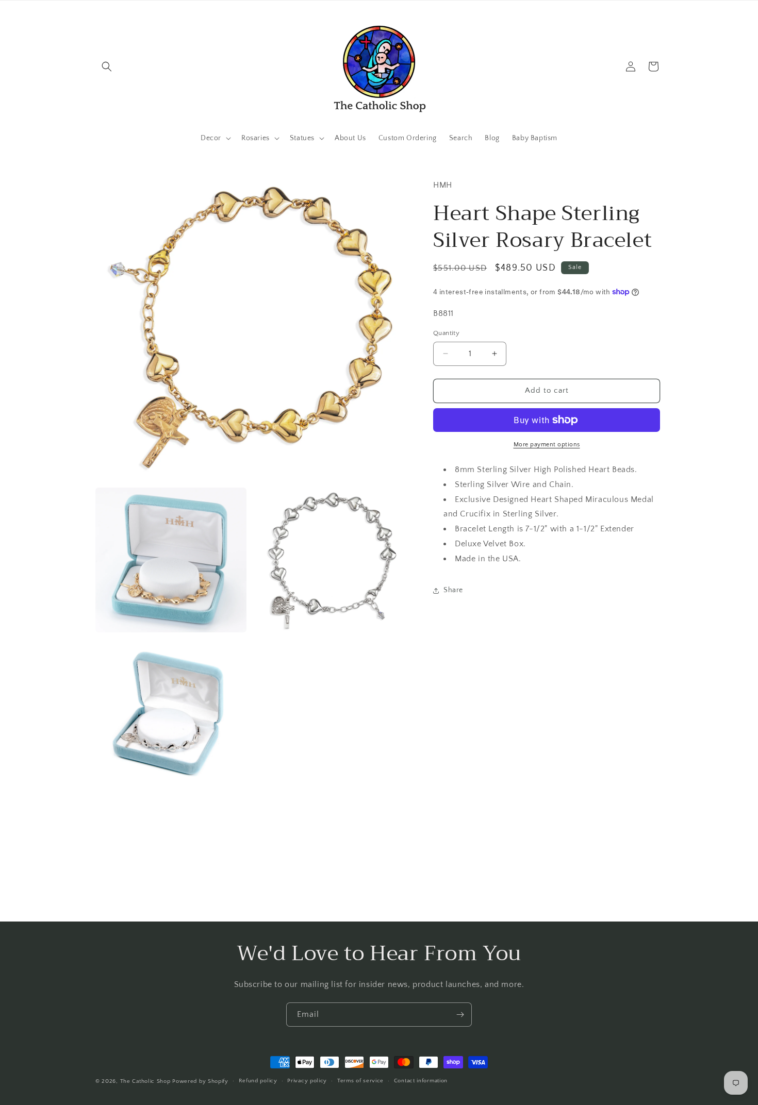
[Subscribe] (460, 1014)
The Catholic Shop (145, 1081)
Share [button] (453, 590)
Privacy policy (307, 1081)
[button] (106, 66)
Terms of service (360, 1081)
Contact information (421, 1081)
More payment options (547, 444)
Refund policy (258, 1081)
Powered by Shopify (200, 1081)
